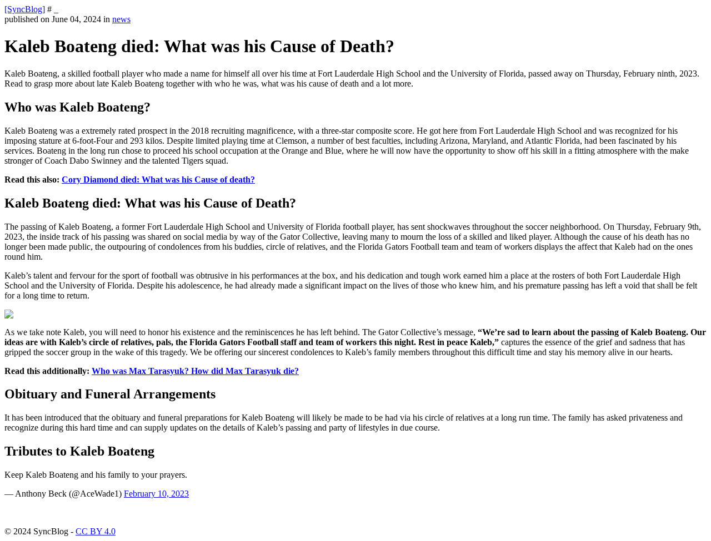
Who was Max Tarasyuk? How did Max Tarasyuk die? (195, 371)
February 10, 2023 (156, 493)
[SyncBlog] (24, 9)
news (121, 19)
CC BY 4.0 (96, 531)
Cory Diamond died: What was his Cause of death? (158, 179)
